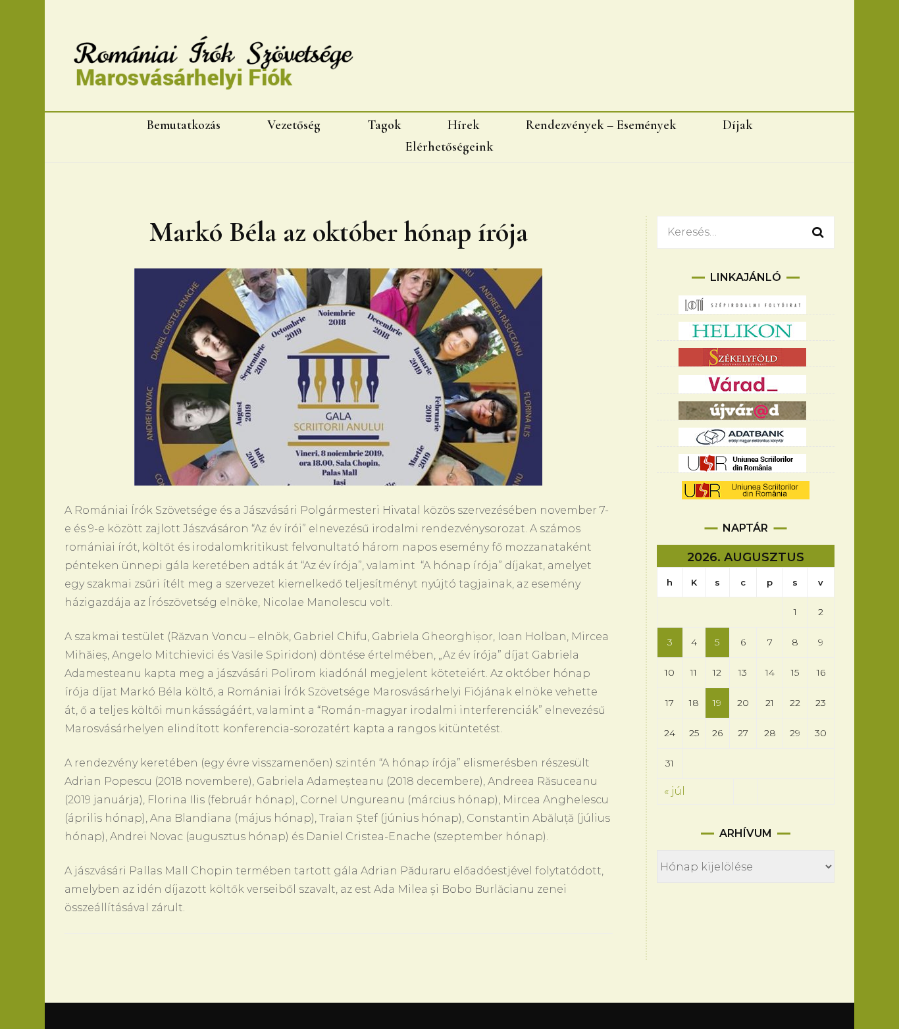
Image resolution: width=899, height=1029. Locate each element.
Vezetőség (294, 125)
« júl (674, 791)
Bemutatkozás (183, 125)
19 (717, 703)
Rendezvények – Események (601, 125)
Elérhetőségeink (449, 147)
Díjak (737, 125)
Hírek (463, 125)
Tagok (384, 125)
